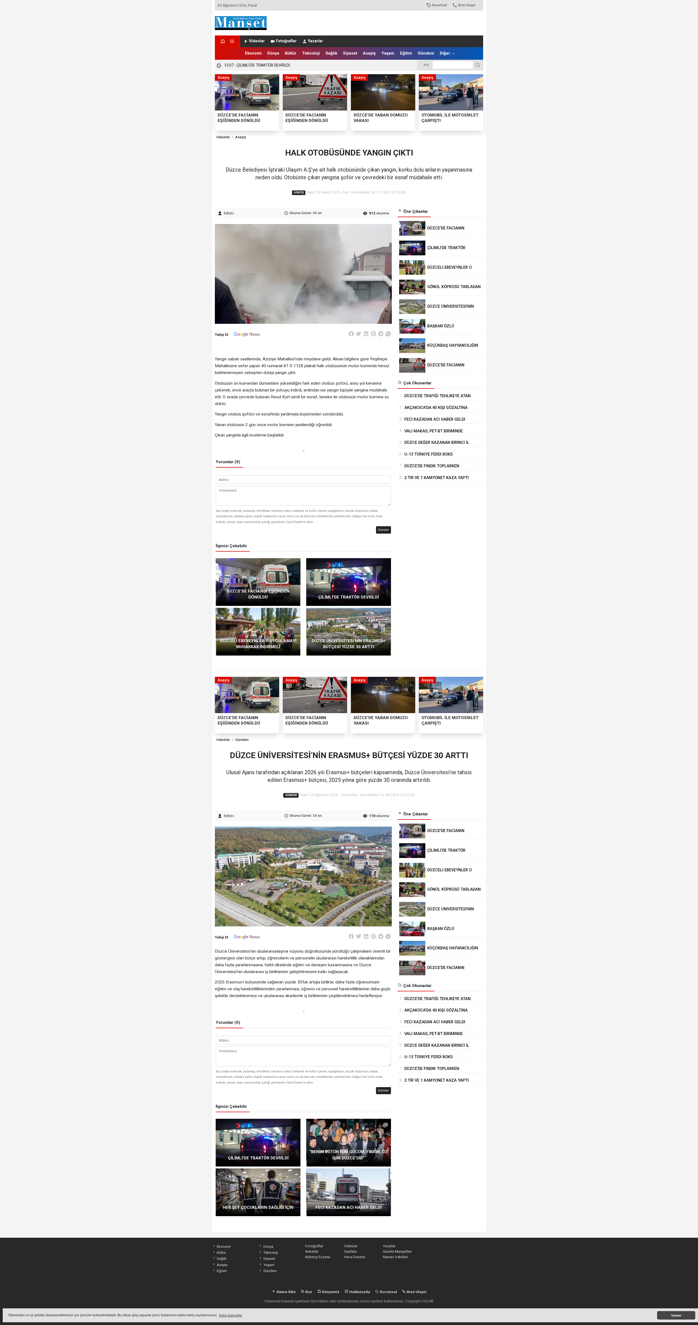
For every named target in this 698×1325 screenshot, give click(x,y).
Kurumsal (439, 5)
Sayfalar (350, 1251)
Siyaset (350, 53)
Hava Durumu (354, 1257)
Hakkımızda (359, 1292)
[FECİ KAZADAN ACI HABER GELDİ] (348, 1192)
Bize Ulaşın (467, 5)
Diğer (445, 53)
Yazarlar (315, 41)
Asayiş (369, 53)
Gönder (383, 530)
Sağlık (331, 53)
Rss (308, 1292)
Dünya (273, 53)
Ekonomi (253, 53)
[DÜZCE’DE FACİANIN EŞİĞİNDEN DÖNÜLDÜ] (258, 581)
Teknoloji (311, 53)
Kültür (290, 53)
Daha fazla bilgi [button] (230, 1315)
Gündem (426, 53)
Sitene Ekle (286, 1292)
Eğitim (406, 53)
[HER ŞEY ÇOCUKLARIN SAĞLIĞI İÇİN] (258, 1192)
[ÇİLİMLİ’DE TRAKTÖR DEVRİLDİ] (348, 581)
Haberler (223, 137)
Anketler (311, 1251)
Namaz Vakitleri (395, 1257)
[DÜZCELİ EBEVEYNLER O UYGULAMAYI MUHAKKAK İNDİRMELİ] (258, 631)
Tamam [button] (676, 1315)
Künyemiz (330, 1292)
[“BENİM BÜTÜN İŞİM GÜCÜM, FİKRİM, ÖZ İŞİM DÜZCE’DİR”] (348, 1142)
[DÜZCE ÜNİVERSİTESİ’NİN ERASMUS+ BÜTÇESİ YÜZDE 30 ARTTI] (348, 631)
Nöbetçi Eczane (317, 1257)
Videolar (257, 41)
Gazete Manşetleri (397, 1251)
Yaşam (387, 53)
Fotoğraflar (286, 41)
